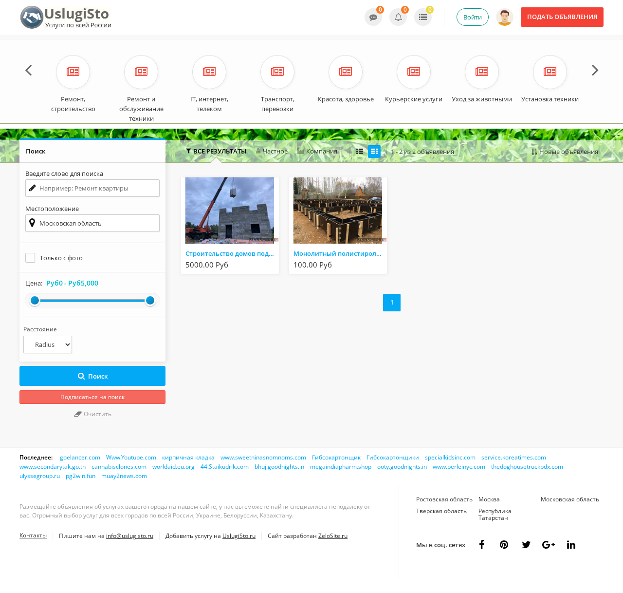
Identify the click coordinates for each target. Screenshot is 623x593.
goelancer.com (80, 457)
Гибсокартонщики (392, 457)
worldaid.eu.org (173, 466)
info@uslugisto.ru (129, 536)
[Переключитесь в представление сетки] (374, 151)
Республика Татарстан (495, 514)
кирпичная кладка (188, 457)
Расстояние (40, 329)
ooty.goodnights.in (402, 466)
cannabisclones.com (119, 466)
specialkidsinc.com (450, 457)
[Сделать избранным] (270, 265)
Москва (489, 499)
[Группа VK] (504, 545)
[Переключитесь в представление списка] (359, 151)
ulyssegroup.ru (39, 476)
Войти (472, 17)
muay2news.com (124, 476)
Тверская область (441, 511)
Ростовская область (444, 499)
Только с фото (61, 257)
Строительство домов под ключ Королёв (232, 253)
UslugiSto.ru (239, 536)
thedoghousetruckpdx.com (527, 466)
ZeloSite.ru (333, 536)
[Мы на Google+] (571, 545)
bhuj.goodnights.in (279, 466)
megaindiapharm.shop (340, 466)
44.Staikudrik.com (225, 466)
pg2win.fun (80, 476)
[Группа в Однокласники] (526, 545)
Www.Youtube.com (131, 457)
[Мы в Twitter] (548, 545)
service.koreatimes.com (513, 457)
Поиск (98, 376)
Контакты (33, 535)
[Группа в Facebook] (481, 545)
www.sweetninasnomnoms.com (263, 457)
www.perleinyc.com (459, 466)
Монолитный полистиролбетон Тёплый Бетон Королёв (340, 253)
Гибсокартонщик (336, 457)
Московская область (570, 499)
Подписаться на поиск (92, 397)
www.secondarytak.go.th (52, 466)
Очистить (96, 414)
